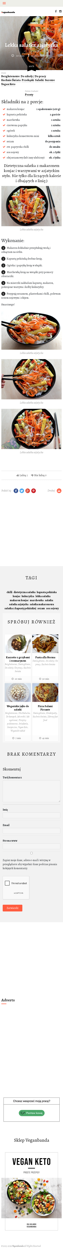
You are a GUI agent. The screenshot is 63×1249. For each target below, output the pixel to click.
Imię (5, 810)
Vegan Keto (8, 84)
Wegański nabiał (18, 730)
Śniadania (23, 723)
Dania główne (24, 664)
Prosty (29, 95)
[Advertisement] (31, 530)
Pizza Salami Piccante (45, 708)
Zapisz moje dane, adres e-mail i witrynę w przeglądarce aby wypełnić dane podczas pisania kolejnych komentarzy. (30, 864)
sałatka (49, 600)
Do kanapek (11, 716)
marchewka (37, 600)
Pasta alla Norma (45, 657)
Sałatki (39, 80)
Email (6, 825)
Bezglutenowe (10, 76)
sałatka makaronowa (42, 604)
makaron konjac (19, 600)
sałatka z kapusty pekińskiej (20, 608)
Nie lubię (39, 475)
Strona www (10, 841)
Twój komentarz (12, 777)
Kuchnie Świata (11, 80)
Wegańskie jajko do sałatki (18, 708)
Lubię (23, 475)
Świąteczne (12, 727)
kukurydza (28, 596)
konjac (16, 596)
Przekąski (28, 80)
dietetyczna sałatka (24, 592)
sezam (41, 608)
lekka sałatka (42, 596)
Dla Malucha (24, 713)
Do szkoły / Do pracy (33, 76)
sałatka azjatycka (18, 604)
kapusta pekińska (47, 592)
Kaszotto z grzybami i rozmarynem (18, 659)
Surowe (50, 80)
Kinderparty (51, 713)
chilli (9, 592)
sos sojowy (52, 608)
